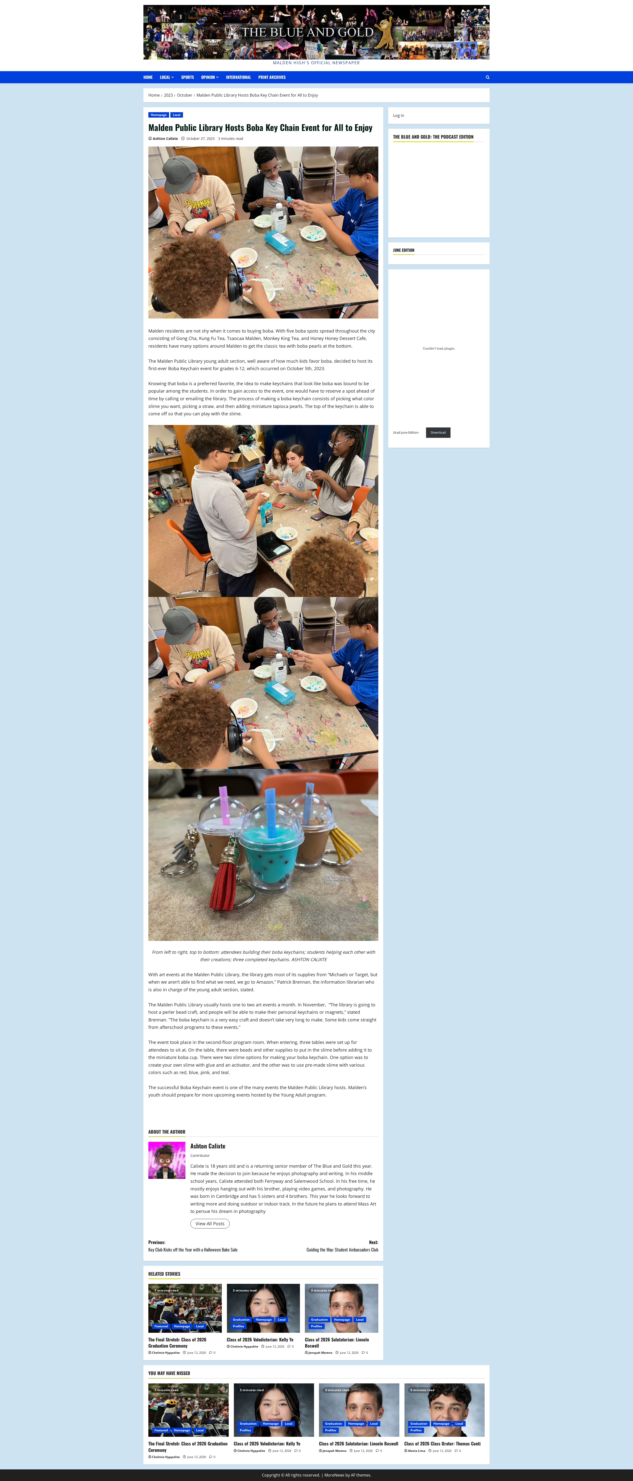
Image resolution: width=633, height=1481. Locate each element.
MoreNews (334, 1475)
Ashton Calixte (165, 138)
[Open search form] (488, 77)
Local (165, 77)
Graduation (241, 1319)
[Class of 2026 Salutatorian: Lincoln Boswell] (341, 1308)
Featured (161, 1326)
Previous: (193, 1246)
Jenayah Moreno (320, 1353)
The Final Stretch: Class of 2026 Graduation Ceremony (177, 1342)
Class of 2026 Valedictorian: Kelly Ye (260, 1339)
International (238, 77)
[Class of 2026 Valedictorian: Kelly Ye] (263, 1308)
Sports (187, 77)
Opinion (208, 77)
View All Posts (210, 1224)
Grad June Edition (406, 432)
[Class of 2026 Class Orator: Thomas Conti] (444, 1410)
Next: (342, 1246)
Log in (398, 115)
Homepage (159, 115)
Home (148, 77)
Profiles (238, 1326)
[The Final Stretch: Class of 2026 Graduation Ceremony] (185, 1308)
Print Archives (272, 77)
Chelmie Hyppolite (166, 1353)
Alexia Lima (416, 1451)
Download (438, 432)
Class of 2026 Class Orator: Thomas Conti (442, 1443)
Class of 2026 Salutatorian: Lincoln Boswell (337, 1342)
